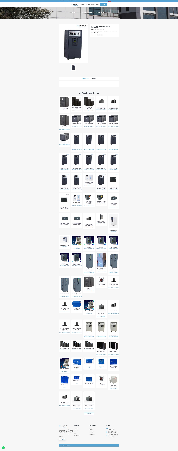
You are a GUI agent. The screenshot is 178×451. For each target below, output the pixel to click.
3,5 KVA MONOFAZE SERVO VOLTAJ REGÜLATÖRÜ (89, 202)
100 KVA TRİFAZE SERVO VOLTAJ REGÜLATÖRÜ (113, 168)
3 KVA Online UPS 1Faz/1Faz (89, 289)
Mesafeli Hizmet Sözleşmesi (92, 432)
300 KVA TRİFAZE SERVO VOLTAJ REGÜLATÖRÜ (64, 208)
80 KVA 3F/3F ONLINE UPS (89, 348)
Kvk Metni (91, 436)
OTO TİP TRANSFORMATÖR (101, 384)
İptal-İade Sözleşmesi (91, 429)
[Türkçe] (110, 1)
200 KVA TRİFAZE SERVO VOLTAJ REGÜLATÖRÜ (101, 188)
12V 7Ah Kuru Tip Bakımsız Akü (77, 309)
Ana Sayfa (82, 4)
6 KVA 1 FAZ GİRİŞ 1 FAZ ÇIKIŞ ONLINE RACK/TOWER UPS (64, 329)
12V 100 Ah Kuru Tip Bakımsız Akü (89, 384)
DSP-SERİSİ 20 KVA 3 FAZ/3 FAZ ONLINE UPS (101, 108)
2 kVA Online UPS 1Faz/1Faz (64, 109)
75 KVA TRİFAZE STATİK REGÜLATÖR (64, 294)
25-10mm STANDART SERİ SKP (89, 311)
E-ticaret (103, 4)
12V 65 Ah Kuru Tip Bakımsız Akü (76, 381)
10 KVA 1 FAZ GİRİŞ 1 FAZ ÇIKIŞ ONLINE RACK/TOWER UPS (76, 329)
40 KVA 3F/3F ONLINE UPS (64, 348)
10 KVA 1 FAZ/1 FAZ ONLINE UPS (89, 108)
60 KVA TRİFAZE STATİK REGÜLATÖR (113, 271)
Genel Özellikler (85, 78)
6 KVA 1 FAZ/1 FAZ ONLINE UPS (76, 108)
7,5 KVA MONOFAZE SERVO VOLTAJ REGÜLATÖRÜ (113, 204)
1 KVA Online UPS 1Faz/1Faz (64, 127)
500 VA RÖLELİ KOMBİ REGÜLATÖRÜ (89, 183)
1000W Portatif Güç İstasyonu (89, 406)
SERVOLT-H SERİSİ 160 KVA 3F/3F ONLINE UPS (101, 222)
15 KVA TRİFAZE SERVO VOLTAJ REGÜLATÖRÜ (89, 148)
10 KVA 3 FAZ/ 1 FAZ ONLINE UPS (113, 311)
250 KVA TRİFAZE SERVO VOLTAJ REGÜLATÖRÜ (113, 188)
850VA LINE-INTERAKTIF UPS (89, 124)
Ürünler (92, 4)
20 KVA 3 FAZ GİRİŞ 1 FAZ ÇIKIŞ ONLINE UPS (64, 403)
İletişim (97, 4)
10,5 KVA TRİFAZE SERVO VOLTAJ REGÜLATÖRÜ (113, 148)
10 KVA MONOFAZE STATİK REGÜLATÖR (89, 247)
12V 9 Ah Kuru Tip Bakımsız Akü (77, 367)
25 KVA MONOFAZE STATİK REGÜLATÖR (64, 264)
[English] (108, 1)
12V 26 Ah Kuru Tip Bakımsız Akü (113, 367)
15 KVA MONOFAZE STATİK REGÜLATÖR (101, 247)
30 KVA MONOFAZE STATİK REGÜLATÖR (76, 264)
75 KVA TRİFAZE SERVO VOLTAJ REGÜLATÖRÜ (101, 168)
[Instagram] (102, 35)
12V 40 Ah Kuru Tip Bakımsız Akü (64, 385)
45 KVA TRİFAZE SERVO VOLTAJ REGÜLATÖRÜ (76, 168)
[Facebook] (98, 35)
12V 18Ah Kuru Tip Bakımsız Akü (101, 365)
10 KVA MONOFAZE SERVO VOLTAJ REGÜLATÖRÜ (64, 224)
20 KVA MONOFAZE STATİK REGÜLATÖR (113, 247)
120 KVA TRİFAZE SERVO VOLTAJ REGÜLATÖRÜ (64, 188)
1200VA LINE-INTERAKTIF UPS (101, 124)
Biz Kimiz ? (88, 4)
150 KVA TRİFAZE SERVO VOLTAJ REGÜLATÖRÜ (76, 188)
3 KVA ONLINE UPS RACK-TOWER (64, 309)
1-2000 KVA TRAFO (101, 284)
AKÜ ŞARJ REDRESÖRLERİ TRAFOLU (64, 245)
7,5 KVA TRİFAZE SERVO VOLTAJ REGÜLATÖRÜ (76, 148)
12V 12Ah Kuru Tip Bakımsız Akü (89, 366)
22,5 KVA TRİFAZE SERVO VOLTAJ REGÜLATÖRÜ (101, 148)
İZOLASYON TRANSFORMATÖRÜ (113, 386)
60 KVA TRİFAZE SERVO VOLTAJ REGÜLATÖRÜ (89, 168)
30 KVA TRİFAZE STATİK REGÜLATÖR (89, 271)
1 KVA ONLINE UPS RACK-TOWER (113, 285)
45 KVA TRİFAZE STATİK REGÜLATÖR (101, 269)
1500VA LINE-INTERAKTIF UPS (113, 124)
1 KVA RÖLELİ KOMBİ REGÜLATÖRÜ (76, 203)
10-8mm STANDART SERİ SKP (64, 369)
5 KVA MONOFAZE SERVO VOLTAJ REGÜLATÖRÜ (101, 202)
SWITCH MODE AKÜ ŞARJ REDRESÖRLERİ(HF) (113, 230)
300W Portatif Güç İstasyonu (101, 314)
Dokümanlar (93, 78)
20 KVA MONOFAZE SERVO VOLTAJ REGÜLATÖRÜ (89, 335)
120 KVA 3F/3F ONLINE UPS (113, 352)
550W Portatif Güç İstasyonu (76, 406)
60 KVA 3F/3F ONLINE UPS (76, 348)
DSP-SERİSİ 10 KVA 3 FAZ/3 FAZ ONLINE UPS (89, 225)
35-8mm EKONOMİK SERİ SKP (76, 247)
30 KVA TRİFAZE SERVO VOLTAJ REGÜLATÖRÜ (64, 168)
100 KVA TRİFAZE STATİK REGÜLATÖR (76, 294)
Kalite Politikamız (77, 435)
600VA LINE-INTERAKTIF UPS (76, 124)
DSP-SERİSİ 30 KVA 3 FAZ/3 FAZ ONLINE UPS (113, 108)
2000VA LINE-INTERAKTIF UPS (64, 143)
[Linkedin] (100, 35)
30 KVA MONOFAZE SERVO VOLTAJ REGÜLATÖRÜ (113, 335)
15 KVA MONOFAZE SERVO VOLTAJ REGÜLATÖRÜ (76, 224)
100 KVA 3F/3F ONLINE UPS (101, 352)
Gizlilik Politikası (92, 434)
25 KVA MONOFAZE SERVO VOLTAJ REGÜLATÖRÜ (101, 335)
